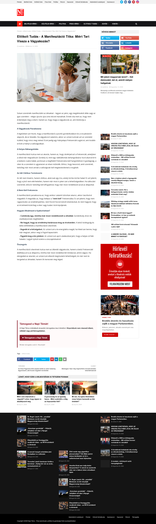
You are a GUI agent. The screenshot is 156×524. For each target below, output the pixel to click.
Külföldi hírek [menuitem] (48, 24)
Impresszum (111, 2)
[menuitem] (19, 24)
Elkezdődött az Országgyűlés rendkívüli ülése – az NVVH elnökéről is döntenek (41, 442)
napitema (21, 46)
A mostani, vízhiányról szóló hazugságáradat (121, 462)
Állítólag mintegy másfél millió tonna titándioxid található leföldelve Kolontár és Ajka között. (125, 203)
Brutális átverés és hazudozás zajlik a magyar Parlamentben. (124, 135)
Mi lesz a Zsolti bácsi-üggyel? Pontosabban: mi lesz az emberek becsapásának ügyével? (123, 215)
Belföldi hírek (28, 2)
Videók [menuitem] (115, 24)
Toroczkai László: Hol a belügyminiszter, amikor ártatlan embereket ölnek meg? (122, 192)
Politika (55, 2)
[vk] (125, 1)
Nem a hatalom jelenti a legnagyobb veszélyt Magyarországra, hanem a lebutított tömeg (124, 180)
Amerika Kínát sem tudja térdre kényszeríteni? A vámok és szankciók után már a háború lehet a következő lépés (82, 468)
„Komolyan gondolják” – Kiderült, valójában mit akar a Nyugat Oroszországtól (40, 430)
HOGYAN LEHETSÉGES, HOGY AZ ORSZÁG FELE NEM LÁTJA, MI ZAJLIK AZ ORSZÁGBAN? (125, 145)
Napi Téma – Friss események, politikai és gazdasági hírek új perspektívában (52, 521)
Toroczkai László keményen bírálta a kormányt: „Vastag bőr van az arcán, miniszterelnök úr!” (40, 463)
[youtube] (129, 38)
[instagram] (137, 1)
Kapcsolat (70, 2)
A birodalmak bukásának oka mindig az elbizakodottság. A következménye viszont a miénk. (124, 169)
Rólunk (62, 2)
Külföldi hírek (38, 2)
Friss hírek (48, 2)
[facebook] (129, 1)
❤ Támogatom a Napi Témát (34, 337)
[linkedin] (129, 43)
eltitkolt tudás (27, 31)
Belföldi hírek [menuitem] (30, 24)
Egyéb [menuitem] (104, 24)
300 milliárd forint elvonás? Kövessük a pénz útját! (124, 225)
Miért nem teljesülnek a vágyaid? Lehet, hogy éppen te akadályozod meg (29, 399)
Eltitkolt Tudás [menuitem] (90, 24)
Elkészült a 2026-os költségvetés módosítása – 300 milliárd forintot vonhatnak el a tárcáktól (123, 157)
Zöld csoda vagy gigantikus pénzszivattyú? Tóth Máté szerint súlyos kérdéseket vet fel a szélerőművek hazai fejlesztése (81, 454)
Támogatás (135, 517)
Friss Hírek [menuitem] (74, 24)
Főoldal (19, 2)
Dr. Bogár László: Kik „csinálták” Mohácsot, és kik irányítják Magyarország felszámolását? (39, 419)
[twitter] (121, 1)
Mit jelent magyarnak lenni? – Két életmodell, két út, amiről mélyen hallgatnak (117, 80)
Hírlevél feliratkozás (81, 2)
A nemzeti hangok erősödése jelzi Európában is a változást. (40, 453)
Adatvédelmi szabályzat (97, 2)
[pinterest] (133, 1)
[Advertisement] (97, 12)
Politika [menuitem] (62, 24)
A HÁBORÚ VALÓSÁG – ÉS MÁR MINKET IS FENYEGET (122, 235)
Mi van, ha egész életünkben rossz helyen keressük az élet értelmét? (83, 399)
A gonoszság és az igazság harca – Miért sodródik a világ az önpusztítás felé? (56, 399)
